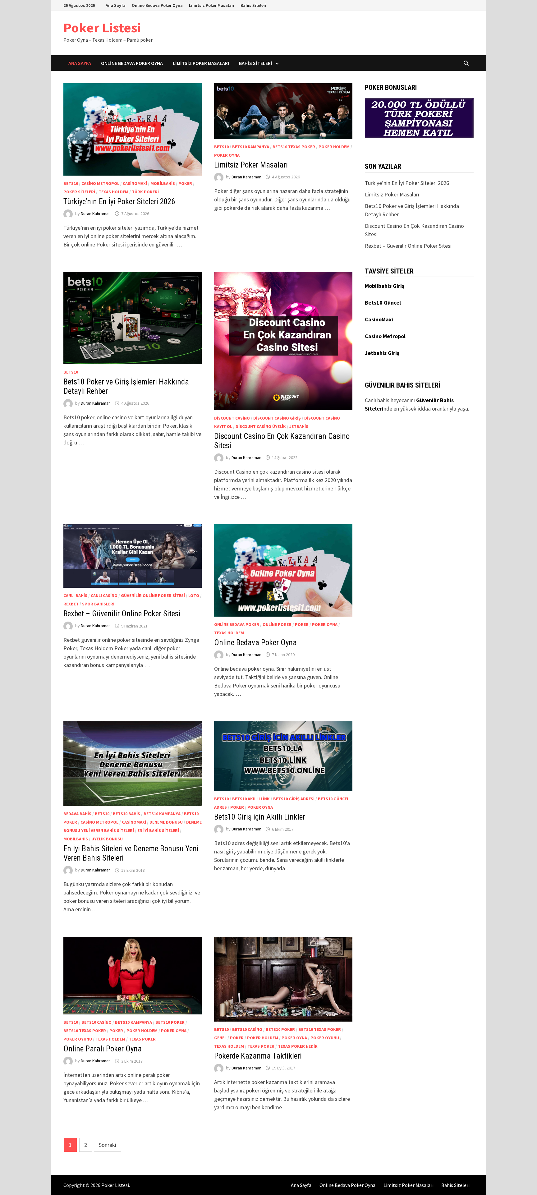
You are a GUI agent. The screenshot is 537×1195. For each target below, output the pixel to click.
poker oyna (227, 155)
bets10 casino (96, 1022)
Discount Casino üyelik (261, 426)
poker (185, 183)
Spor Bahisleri (98, 604)
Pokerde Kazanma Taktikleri (258, 1055)
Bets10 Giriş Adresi (293, 799)
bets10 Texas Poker (294, 146)
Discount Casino (232, 418)
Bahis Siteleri (253, 5)
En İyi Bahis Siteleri (158, 830)
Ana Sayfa (116, 5)
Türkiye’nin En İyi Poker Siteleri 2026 (119, 201)
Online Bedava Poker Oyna (157, 5)
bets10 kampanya (250, 146)
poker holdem (334, 146)
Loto (193, 595)
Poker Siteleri (79, 192)
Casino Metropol (100, 183)
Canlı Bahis (75, 595)
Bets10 (70, 183)
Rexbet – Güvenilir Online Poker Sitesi (121, 613)
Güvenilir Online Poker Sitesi (153, 595)
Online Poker (277, 624)
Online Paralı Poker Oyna (102, 1048)
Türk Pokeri (145, 192)
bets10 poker (170, 1022)
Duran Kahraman (96, 213)
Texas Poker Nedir (298, 1046)
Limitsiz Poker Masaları (211, 5)
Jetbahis (298, 426)
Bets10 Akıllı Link (251, 799)
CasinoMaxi (135, 183)
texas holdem (113, 192)
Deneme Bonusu (166, 822)
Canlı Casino (104, 595)
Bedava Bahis (77, 813)
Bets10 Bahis (126, 813)
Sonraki (107, 1144)
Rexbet (71, 604)
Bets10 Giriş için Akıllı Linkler (259, 816)
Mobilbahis (162, 183)
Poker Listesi (102, 27)
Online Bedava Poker (236, 624)
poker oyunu (77, 1039)
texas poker (142, 1039)
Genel (220, 1038)
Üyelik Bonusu (107, 839)
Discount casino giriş (277, 418)
